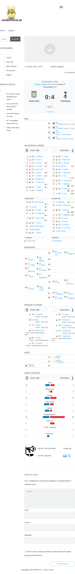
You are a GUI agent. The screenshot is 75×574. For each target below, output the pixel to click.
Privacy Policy (48, 570)
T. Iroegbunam (40, 213)
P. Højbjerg (66, 215)
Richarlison (66, 320)
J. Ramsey (38, 343)
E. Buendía (39, 314)
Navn (27, 510)
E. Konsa (38, 163)
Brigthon (9, 75)
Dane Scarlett (61, 231)
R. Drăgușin (60, 202)
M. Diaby (38, 210)
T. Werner (58, 139)
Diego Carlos (39, 218)
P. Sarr (72, 124)
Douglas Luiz (39, 179)
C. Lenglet (38, 166)
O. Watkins (39, 190)
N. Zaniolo (33, 207)
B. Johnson (59, 128)
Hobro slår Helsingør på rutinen (13, 115)
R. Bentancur (66, 205)
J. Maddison (59, 124)
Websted (27, 535)
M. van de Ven (61, 166)
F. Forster (65, 314)
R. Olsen (38, 223)
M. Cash (38, 159)
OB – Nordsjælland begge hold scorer (12, 122)
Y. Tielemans (39, 182)
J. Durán (38, 232)
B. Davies (65, 224)
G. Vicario (65, 156)
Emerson (65, 221)
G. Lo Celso (66, 228)
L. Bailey (38, 187)
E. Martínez (39, 156)
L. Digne (38, 172)
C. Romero (66, 163)
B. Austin (65, 218)
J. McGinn (38, 176)
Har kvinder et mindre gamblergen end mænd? (13, 96)
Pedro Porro (66, 159)
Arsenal (9, 57)
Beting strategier (12, 66)
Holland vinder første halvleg (13, 129)
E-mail (27, 523)
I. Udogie (65, 169)
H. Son (71, 128)
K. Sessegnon (67, 325)
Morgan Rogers (34, 229)
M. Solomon (66, 331)
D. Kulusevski (65, 134)
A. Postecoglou (57, 241)
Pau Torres (39, 169)
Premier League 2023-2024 (45, 84)
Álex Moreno (39, 202)
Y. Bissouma (66, 172)
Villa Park (51, 112)
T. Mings (38, 325)
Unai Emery (31, 241)
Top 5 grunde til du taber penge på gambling (12, 106)
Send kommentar (62, 563)
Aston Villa (10, 62)
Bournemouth (11, 70)
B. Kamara (35, 320)
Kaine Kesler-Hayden (36, 226)
